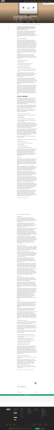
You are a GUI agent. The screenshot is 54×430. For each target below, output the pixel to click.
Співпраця (49, 1)
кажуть (18, 254)
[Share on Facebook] (37, 19)
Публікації (31, 1)
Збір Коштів (38, 1)
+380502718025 (44, 413)
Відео (35, 1)
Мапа (46, 1)
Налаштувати (42, 428)
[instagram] (11, 425)
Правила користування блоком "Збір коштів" (30, 411)
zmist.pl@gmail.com (44, 411)
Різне (21, 415)
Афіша (21, 413)
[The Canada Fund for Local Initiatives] (15, 417)
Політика (21, 24)
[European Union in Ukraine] (15, 415)
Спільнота (42, 1)
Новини (25, 1)
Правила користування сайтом (30, 412)
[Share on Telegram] (39, 19)
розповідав (22, 131)
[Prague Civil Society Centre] (15, 420)
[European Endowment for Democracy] (15, 411)
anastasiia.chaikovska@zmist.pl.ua (46, 414)
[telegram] (14, 425)
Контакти (29, 413)
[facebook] (7, 425)
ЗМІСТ (14, 24)
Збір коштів (22, 412)
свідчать (23, 181)
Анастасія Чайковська (18, 19)
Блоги (28, 1)
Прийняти (37, 428)
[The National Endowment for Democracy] (15, 413)
